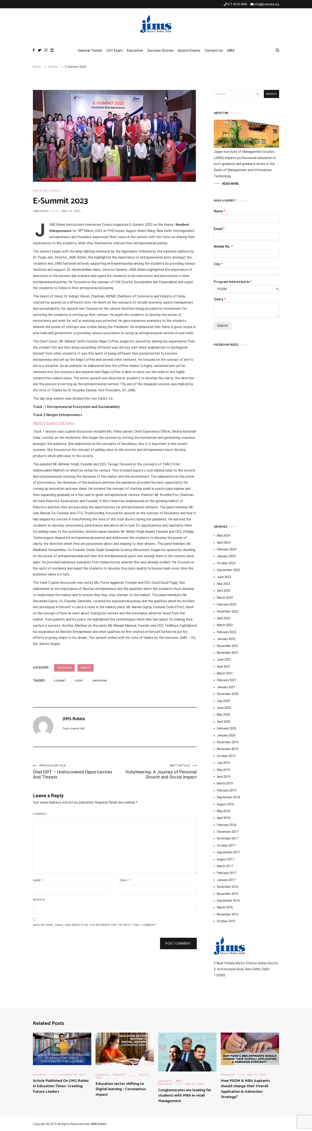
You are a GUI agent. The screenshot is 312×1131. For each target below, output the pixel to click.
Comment (40, 814)
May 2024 (223, 535)
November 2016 (227, 893)
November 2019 (227, 749)
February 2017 (226, 873)
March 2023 (225, 597)
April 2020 (223, 721)
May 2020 (223, 714)
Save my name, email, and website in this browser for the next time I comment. (95, 925)
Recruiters (165, 1084)
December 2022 (227, 611)
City (218, 264)
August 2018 (225, 804)
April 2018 (223, 818)
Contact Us (214, 50)
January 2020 (226, 735)
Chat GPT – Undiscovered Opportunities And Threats (72, 772)
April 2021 (223, 666)
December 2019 (227, 742)
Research (119, 1074)
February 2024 (226, 549)
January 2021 (226, 687)
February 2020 (226, 728)
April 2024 (223, 542)
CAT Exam (114, 50)
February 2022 (226, 632)
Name (38, 880)
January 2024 (226, 556)
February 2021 (226, 680)
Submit (222, 326)
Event (79, 680)
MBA (231, 50)
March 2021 (225, 673)
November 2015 (227, 914)
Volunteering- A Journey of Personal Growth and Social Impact (161, 772)
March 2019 (225, 783)
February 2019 (226, 790)
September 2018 (228, 797)
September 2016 (228, 900)
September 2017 (228, 852)
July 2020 (223, 701)
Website (39, 899)
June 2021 (224, 659)
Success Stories (160, 50)
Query (220, 299)
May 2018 (223, 811)
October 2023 (226, 563)
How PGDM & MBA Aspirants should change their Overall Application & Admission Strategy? (245, 1089)
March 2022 (225, 625)
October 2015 (226, 921)
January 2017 (226, 880)
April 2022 (223, 618)
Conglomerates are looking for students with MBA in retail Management (184, 1095)
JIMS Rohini (41, 211)
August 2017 (225, 859)
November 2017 (227, 838)
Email (125, 880)
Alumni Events (189, 50)
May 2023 (223, 583)
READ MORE (230, 183)
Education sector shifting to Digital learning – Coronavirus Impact (121, 1089)
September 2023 (228, 570)
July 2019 (223, 762)
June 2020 (224, 707)
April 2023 (223, 590)
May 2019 (223, 770)
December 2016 (227, 886)
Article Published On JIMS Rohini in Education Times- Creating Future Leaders (61, 1086)
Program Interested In (233, 282)
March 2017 (225, 866)
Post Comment (178, 943)
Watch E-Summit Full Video (54, 423)
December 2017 (227, 831)
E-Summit (60, 680)
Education (135, 50)
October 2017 (226, 845)
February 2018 (226, 825)
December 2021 (227, 646)
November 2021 (227, 652)
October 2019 (226, 756)
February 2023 (226, 604)
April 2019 (223, 776)
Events (55, 190)
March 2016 (225, 907)
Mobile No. (223, 246)
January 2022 (226, 639)
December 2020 (227, 694)
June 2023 (224, 577)
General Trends (90, 50)
